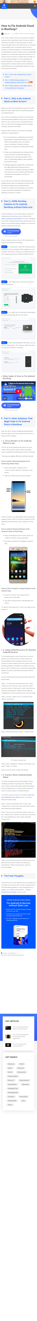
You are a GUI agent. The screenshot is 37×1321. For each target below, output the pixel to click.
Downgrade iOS (13, 1092)
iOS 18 (10, 1072)
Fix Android (31, 33)
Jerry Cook (7, 33)
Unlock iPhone (12, 1084)
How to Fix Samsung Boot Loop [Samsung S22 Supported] (20, 1036)
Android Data (12, 1101)
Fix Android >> (13, 953)
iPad (23, 1101)
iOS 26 (22, 1064)
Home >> (6, 953)
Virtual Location (13, 1076)
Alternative (25, 1084)
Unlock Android (24, 1080)
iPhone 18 (21, 1068)
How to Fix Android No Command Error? (19, 1045)
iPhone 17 (11, 1080)
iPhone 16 (11, 1064)
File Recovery (21, 1072)
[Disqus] (18, 984)
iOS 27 (10, 1068)
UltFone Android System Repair (11, 218)
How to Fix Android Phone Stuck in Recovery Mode (20, 1028)
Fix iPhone (11, 1096)
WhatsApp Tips (13, 1088)
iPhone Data (23, 1096)
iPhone (10, 1105)
